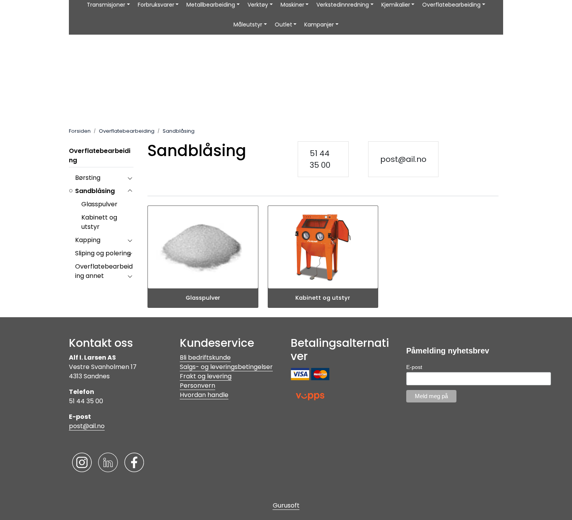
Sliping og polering (103, 253)
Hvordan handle (204, 394)
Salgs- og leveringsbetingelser (226, 366)
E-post (414, 367)
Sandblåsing (95, 190)
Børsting (87, 177)
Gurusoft (286, 505)
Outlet (283, 24)
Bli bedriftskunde (205, 357)
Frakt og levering (206, 376)
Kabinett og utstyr (99, 222)
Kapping (87, 239)
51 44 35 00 (320, 159)
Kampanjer (319, 24)
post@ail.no (403, 159)
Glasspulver (99, 204)
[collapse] (129, 178)
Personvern (197, 385)
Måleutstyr (247, 24)
